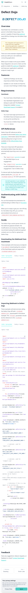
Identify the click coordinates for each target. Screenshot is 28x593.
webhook (22, 34)
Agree (21, 589)
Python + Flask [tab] (5, 261)
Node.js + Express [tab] (19, 255)
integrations (7, 6)
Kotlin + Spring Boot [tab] (7, 255)
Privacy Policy (8, 589)
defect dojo (24, 6)
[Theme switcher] (25, 2)
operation (13, 157)
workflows (15, 6)
